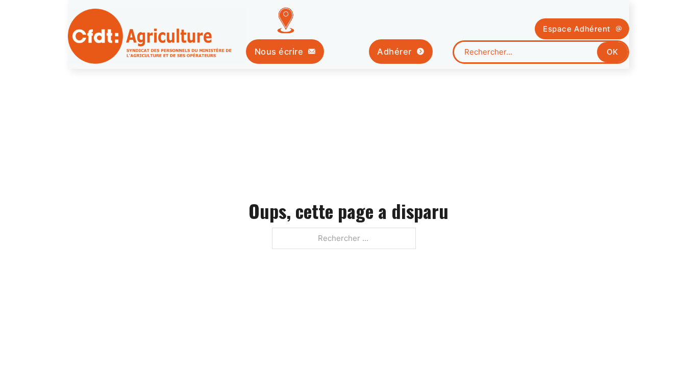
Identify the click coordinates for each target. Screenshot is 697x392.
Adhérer (394, 51)
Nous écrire (279, 51)
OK (612, 52)
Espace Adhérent (577, 29)
